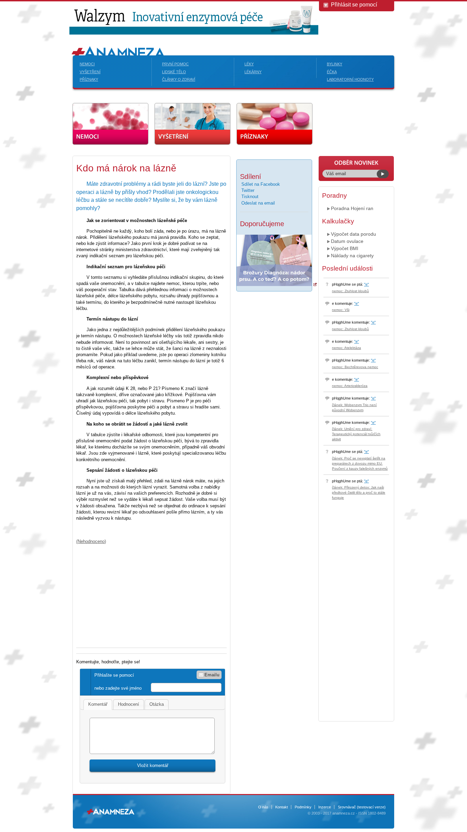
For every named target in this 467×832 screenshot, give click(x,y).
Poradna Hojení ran (352, 208)
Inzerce (324, 807)
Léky (249, 64)
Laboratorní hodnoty (350, 79)
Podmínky (303, 807)
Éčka (332, 72)
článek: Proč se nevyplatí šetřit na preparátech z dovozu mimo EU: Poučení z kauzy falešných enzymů (360, 463)
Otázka (156, 704)
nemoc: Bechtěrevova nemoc (355, 367)
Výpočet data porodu (353, 234)
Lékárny (253, 72)
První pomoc (175, 64)
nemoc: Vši (340, 310)
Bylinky (334, 64)
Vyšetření (90, 72)
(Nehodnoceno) (91, 541)
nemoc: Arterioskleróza (350, 386)
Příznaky (89, 79)
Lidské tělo (174, 72)
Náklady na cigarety (352, 255)
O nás (263, 807)
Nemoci (87, 64)
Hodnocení (128, 704)
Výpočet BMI (344, 248)
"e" (366, 284)
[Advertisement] (133, 592)
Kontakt (281, 807)
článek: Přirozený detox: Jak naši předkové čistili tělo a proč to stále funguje (358, 492)
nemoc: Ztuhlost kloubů (350, 291)
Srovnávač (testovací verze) (362, 807)
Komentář (97, 704)
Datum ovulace (347, 241)
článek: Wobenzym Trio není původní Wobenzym (354, 407)
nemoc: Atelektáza (346, 348)
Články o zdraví (178, 79)
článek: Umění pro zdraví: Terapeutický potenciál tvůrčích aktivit (356, 434)
